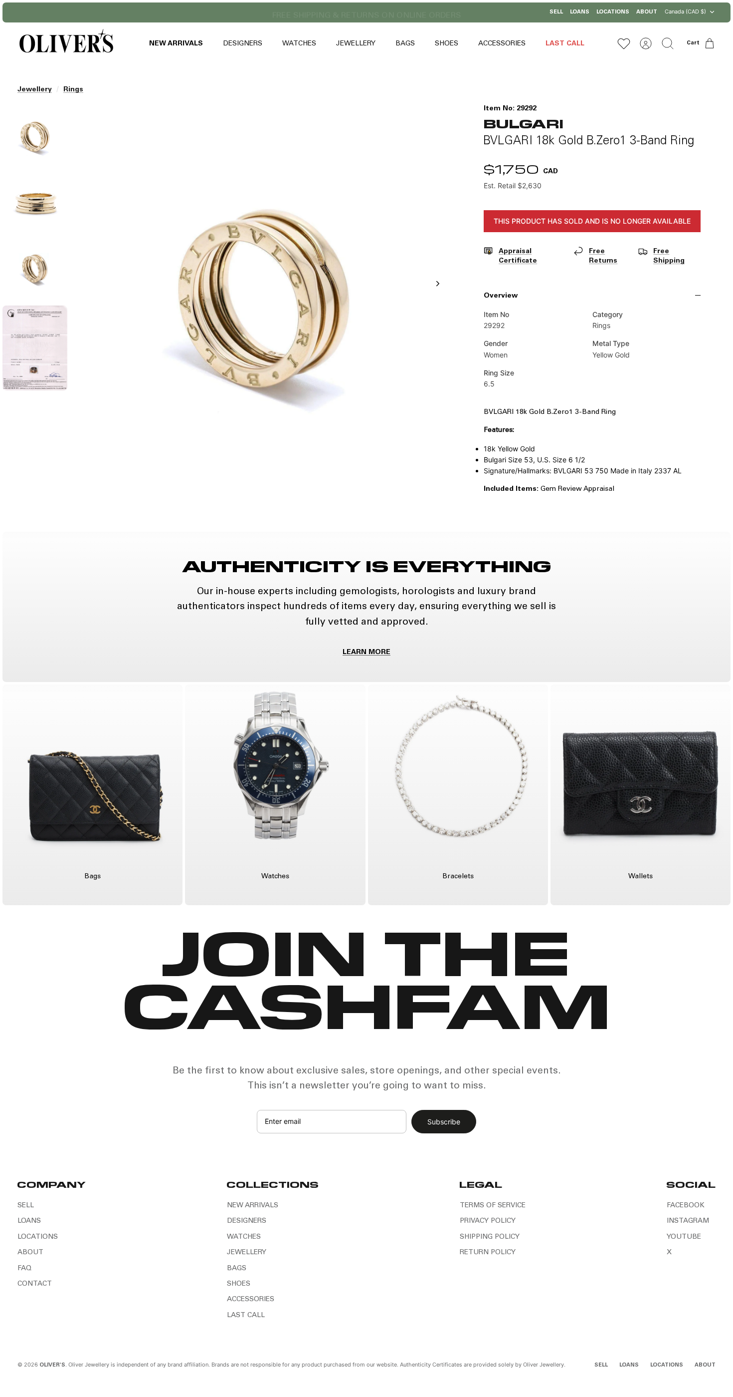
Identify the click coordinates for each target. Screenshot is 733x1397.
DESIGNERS (242, 43)
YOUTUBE (684, 1237)
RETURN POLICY (488, 1252)
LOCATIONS (612, 12)
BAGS (405, 43)
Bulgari (523, 123)
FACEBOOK (686, 1205)
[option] (263, 294)
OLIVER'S (52, 1365)
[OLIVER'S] (66, 43)
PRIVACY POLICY (488, 1221)
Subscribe (443, 1121)
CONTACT (34, 1284)
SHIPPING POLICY (490, 1237)
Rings (73, 89)
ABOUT (646, 12)
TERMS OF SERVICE (493, 1205)
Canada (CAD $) (685, 11)
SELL (556, 12)
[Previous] (264, 12)
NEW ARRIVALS (176, 43)
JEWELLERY (355, 43)
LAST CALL (565, 43)
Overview (501, 296)
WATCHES (299, 43)
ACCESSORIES (502, 43)
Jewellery (34, 89)
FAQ (24, 1268)
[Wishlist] (624, 43)
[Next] (468, 12)
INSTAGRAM (688, 1221)
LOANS (579, 12)
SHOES (446, 43)
